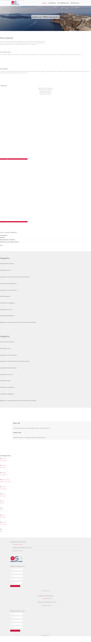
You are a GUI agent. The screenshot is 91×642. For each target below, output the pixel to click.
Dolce (1, 510)
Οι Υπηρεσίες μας (63, 3)
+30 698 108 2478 (18, 544)
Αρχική (44, 3)
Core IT (48, 590)
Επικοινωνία (75, 3)
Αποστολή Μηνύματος (15, 586)
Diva (1, 531)
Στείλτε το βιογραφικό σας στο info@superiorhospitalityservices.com (14, 159)
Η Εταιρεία (52, 3)
